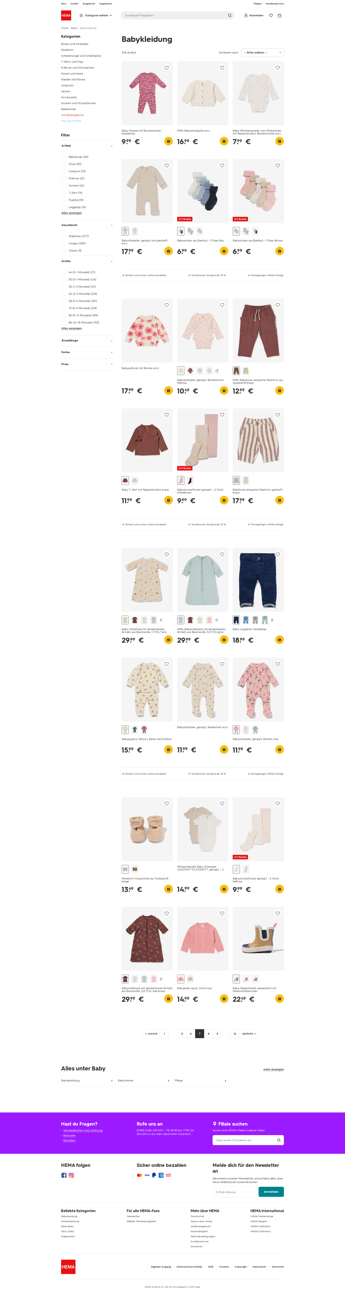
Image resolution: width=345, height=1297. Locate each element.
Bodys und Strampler (75, 44)
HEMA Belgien (258, 1221)
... (173, 1033)
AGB (210, 1266)
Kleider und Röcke (73, 79)
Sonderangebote (72, 115)
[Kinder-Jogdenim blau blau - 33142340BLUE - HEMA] (245, 620)
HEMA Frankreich (260, 1226)
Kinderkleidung (70, 1221)
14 (235, 1033)
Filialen (258, 3)
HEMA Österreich (260, 1231)
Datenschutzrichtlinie (189, 1266)
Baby (74, 28)
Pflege (179, 1080)
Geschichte (197, 1216)
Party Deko (67, 1231)
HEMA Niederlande (261, 1216)
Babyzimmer (126, 1080)
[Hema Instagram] (71, 1175)
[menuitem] (63, 3)
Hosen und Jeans (72, 73)
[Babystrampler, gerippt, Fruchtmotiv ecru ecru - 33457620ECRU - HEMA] (199, 371)
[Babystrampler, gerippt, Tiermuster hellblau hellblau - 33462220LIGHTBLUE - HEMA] (255, 730)
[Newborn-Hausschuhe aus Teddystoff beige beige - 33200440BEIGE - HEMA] (125, 869)
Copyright (241, 1266)
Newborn (67, 50)
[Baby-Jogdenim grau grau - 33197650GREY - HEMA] (255, 620)
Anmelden (271, 1191)
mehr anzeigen (273, 1069)
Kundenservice (200, 1241)
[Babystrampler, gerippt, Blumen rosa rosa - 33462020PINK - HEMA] (236, 730)
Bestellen (69, 1140)
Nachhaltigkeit (199, 1231)
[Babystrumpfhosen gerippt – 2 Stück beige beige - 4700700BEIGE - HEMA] (245, 869)
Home (64, 28)
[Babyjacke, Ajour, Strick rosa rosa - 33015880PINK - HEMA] (180, 979)
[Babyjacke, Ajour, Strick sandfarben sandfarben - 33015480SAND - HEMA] (190, 979)
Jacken (65, 91)
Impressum (259, 1266)
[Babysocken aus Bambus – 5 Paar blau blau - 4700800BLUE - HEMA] (180, 231)
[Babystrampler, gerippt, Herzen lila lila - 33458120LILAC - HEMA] (134, 231)
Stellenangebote (201, 1226)
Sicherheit (197, 1246)
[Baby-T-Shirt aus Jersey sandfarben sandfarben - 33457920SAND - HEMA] (134, 480)
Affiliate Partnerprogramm (141, 1221)
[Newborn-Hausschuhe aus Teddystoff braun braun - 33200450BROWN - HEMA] (134, 869)
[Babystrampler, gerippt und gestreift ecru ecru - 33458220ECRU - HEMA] (125, 231)
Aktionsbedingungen (203, 1236)
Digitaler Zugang (161, 1266)
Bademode (68, 109)
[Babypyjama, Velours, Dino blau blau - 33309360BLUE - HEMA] (134, 730)
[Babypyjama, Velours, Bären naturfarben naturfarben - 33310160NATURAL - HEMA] (125, 730)
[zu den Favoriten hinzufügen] (167, 67)
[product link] (147, 93)
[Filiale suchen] (279, 1140)
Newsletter (133, 1216)
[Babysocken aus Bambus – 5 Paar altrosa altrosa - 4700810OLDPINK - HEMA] (199, 231)
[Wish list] (271, 15)
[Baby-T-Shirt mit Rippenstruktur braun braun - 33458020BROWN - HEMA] (125, 480)
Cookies (224, 1266)
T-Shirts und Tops (72, 61)
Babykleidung (69, 1216)
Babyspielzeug (70, 1080)
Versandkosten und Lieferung (83, 1130)
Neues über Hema (201, 1221)
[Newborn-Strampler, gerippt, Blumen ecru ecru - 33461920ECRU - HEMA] (245, 730)
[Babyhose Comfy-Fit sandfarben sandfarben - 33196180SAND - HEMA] (245, 480)
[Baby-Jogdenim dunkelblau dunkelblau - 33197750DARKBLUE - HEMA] (236, 620)
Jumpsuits (67, 85)
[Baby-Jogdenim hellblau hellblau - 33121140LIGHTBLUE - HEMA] (264, 620)
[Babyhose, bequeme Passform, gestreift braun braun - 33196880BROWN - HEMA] (236, 480)
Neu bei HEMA (71, 121)
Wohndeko (67, 1226)
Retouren (69, 1135)
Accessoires (69, 97)
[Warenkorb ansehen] (279, 15)
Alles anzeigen (71, 213)
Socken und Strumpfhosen (78, 103)
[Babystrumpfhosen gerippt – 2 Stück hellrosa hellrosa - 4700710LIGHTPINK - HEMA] (236, 869)
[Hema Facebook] (63, 1175)
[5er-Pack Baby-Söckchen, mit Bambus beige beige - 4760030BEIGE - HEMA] (190, 231)
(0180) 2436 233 (147, 1130)
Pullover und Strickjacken (77, 67)
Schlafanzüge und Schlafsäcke (81, 55)
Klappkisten (68, 1236)
